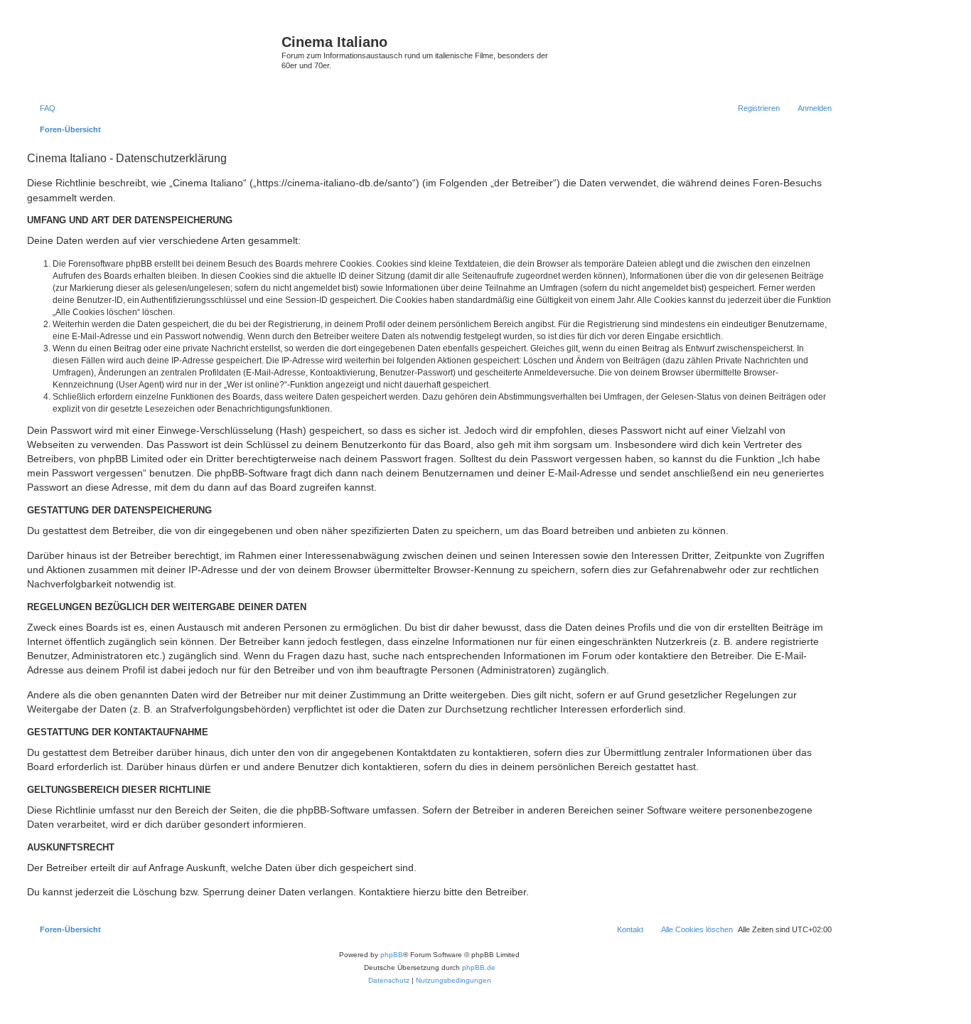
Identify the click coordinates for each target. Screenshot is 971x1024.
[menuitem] (41, 108)
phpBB (391, 955)
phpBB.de (478, 967)
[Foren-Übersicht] (152, 56)
